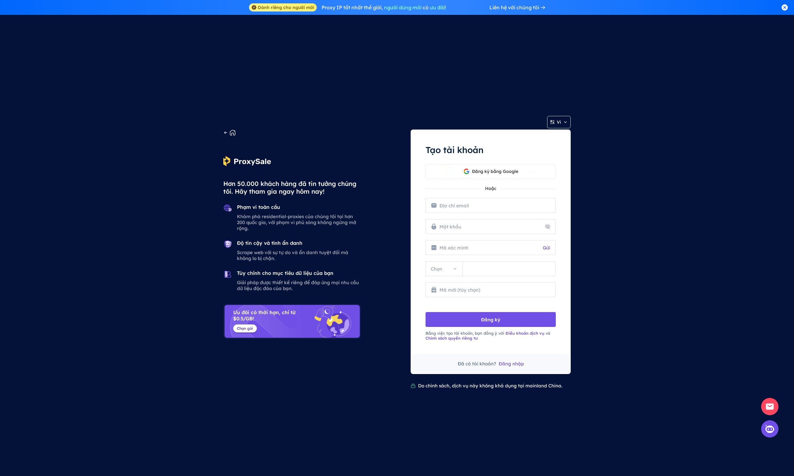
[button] (491, 171)
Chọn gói (245, 328)
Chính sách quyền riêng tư (452, 338)
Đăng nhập (511, 364)
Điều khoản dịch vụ (525, 333)
